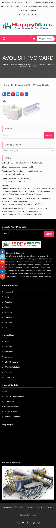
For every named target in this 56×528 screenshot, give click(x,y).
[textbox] (28, 150)
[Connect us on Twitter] (23, 523)
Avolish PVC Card (43, 64)
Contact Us (9, 377)
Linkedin (8, 317)
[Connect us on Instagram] (34, 523)
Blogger (8, 307)
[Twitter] (2, 256)
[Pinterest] (2, 266)
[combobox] (28, 150)
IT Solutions (9, 401)
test (5, 391)
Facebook (9, 292)
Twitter (7, 297)
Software (8, 357)
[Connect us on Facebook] (18, 523)
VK (6, 328)
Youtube (8, 312)
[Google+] (2, 261)
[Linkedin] (2, 271)
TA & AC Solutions (12, 367)
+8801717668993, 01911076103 (40, 2)
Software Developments (14, 396)
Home (5, 64)
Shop (7, 341)
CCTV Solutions (11, 362)
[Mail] (2, 276)
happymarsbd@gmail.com (14, 2)
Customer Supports (12, 417)
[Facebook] (2, 251)
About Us (9, 347)
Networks (9, 352)
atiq (7, 85)
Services (8, 372)
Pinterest (8, 322)
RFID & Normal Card (21, 64)
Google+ (8, 302)
